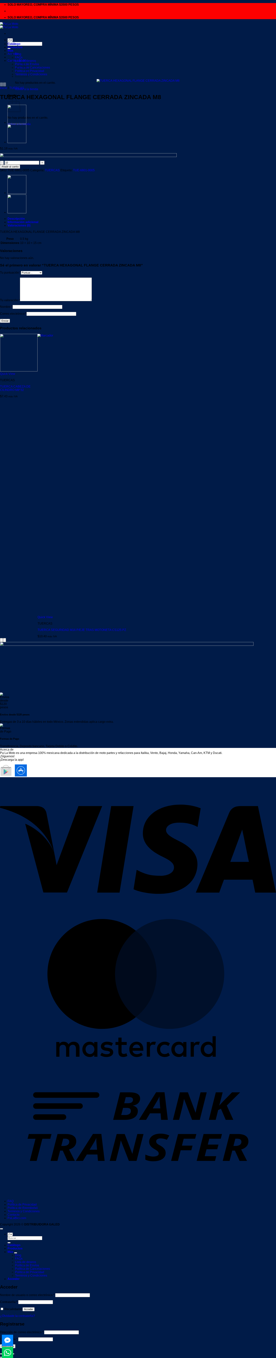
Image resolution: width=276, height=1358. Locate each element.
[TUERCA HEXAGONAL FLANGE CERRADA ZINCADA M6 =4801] (17, 142)
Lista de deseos (25, 60)
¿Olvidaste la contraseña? (17, 1315)
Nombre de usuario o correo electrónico (27, 1295)
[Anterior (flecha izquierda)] (1, 1357)
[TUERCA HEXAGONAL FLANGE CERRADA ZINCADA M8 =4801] (17, 122)
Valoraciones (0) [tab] (19, 225)
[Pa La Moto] (9, 25)
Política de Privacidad (22, 1204)
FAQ (11, 1201)
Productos (15, 47)
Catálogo (14, 43)
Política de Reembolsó (23, 1207)
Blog (18, 54)
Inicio (3, 88)
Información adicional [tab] (23, 222)
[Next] (4, 84)
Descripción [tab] (16, 218)
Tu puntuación (10, 272)
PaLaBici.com (17, 1218)
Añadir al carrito (10, 166)
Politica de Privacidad (29, 70)
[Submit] (9, 1242)
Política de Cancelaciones (32, 67)
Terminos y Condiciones (31, 74)
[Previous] (1, 84)
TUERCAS (16, 88)
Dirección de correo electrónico (21, 1332)
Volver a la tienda (26, 89)
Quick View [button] (7, 373)
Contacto (14, 1214)
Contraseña (8, 1302)
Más (10, 50)
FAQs (19, 57)
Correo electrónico (13, 313)
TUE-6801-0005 (84, 170)
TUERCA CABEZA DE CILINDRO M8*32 (15, 388)
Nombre (6, 306)
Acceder (28, 1309)
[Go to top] (1, 1228)
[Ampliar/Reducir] (1, 1353)
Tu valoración (10, 300)
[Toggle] (15, 1252)
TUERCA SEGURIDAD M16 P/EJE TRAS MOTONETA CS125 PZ (82, 629)
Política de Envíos (27, 1265)
